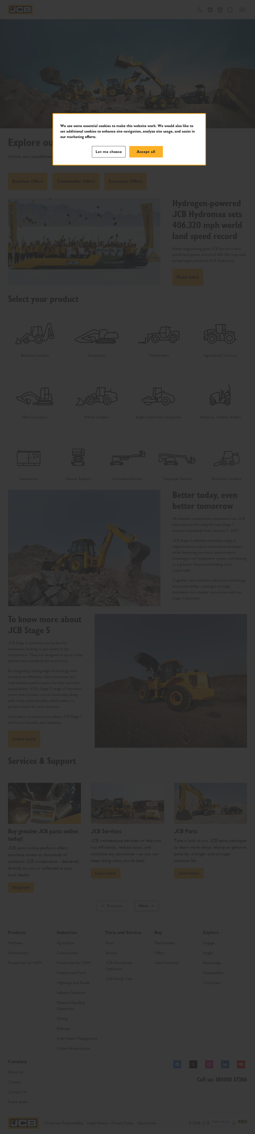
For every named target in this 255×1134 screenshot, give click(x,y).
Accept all (146, 151)
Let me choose (109, 151)
